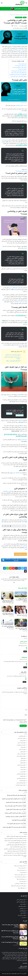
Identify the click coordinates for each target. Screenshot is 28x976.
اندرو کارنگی (24, 439)
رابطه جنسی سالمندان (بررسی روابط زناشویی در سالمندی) (15, 849)
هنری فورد (21, 422)
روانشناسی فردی (16, 14)
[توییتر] (22, 568)
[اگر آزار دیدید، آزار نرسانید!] (21, 610)
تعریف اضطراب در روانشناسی (20, 883)
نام (26, 709)
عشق (19, 288)
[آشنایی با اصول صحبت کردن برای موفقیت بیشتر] (21, 623)
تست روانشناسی (23, 908)
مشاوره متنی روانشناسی (21, 745)
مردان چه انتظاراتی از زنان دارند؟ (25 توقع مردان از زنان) (15, 838)
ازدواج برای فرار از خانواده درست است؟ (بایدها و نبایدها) (15, 853)
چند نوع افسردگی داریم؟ (21, 879)
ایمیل (25, 715)
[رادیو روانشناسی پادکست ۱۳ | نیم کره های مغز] (7, 622)
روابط (11, 14)
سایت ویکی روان (7, 973)
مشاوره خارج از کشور (22, 738)
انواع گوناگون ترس (14, 288)
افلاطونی (19, 394)
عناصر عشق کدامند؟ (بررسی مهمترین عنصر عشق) (17, 851)
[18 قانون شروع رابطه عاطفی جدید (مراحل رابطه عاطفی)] (7, 595)
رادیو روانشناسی (18, 17)
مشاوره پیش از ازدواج (22, 765)
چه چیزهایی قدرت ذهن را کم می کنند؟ (18, 72)
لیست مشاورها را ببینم (20, 554)
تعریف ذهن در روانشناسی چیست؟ (19, 67)
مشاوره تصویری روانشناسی (18, 50)
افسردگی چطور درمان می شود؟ (20, 865)
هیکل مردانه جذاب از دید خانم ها (13, 355)
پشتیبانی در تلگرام (23, 966)
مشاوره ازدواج (23, 751)
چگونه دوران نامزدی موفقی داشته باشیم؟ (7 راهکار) (16, 836)
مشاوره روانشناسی (22, 736)
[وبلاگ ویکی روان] (20, 3)
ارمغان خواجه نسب (22, 26)
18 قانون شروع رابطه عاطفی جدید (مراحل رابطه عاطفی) (7, 601)
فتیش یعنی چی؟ (22, 881)
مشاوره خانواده (23, 763)
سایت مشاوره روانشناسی (20, 105)
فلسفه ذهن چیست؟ (22, 69)
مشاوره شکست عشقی (21, 754)
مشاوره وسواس (23, 740)
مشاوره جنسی (23, 771)
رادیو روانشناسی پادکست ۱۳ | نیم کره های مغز (7, 626)
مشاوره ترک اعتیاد (22, 749)
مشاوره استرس (23, 760)
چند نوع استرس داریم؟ (21, 870)
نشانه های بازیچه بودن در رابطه (13, 361)
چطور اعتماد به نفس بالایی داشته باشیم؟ (18, 886)
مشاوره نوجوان (23, 776)
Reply (25, 651)
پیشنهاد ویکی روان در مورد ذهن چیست (18, 76)
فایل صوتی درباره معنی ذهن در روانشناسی (18, 74)
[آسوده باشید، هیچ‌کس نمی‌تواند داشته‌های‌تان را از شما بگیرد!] (21, 594)
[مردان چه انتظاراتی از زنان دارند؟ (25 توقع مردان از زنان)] (23, 932)
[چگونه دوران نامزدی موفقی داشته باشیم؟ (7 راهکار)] (23, 926)
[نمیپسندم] (26, 649)
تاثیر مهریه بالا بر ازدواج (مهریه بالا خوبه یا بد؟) (17, 842)
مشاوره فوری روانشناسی (21, 778)
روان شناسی (4, 140)
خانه (25, 14)
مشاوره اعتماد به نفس (22, 742)
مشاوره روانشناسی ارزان (21, 756)
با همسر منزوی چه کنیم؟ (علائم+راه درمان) (18, 847)
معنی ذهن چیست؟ (22, 64)
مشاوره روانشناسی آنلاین (21, 902)
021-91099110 (25, 963)
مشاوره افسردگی (23, 780)
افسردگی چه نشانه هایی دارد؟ (20, 877)
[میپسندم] (26, 647)
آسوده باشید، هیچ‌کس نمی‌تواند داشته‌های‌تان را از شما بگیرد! (21, 600)
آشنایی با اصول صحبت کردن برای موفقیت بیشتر (21, 628)
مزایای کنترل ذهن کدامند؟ (21, 171)
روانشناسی (21, 14)
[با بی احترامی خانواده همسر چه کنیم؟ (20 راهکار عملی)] (7, 609)
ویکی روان (22, 57)
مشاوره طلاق (23, 758)
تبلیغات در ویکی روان (22, 915)
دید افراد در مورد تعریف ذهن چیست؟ (18, 71)
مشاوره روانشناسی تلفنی (21, 783)
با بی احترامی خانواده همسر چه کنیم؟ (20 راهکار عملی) (7, 613)
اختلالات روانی (23, 913)
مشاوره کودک (23, 747)
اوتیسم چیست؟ (23, 872)
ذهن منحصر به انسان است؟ (20, 65)
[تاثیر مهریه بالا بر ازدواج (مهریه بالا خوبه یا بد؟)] (23, 944)
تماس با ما (24, 917)
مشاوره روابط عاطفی (22, 906)
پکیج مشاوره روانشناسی (21, 774)
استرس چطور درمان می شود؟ (20, 874)
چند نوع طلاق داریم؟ (22, 888)
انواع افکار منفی (16, 473)
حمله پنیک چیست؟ (22, 868)
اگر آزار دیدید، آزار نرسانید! (22, 615)
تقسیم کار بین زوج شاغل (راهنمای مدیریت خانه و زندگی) (15, 840)
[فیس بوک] (25, 568)
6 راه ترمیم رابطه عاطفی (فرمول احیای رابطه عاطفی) (16, 844)
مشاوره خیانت (23, 769)
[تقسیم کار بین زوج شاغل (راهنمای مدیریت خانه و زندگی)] (23, 938)
